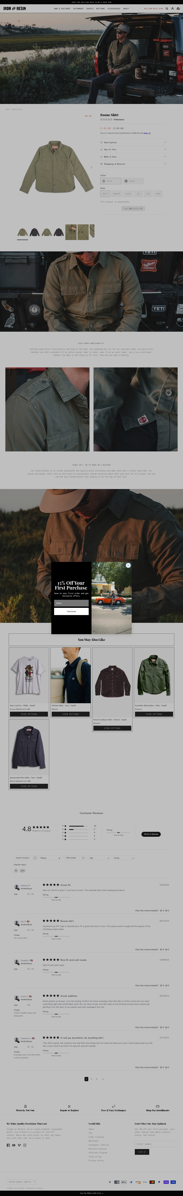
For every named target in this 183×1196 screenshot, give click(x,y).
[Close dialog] (128, 565)
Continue (71, 611)
